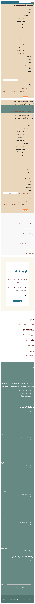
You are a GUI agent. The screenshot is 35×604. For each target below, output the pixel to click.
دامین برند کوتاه (21, 21)
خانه (30, 9)
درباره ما (29, 56)
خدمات (29, 59)
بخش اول (26, 15)
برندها (29, 12)
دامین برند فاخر (21, 24)
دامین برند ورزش (21, 50)
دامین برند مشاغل (21, 18)
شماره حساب (28, 74)
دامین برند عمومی (20, 27)
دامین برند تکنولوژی (20, 32)
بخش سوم (25, 44)
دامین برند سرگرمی (20, 35)
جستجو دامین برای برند (24, 79)
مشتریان (29, 62)
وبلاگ (30, 68)
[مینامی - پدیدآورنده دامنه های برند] (24, 5)
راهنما (29, 71)
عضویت (25, 97)
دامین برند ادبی (21, 41)
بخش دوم (26, 29)
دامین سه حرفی (21, 53)
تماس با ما (28, 76)
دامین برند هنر (21, 47)
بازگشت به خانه (17, 301)
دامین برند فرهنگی (20, 38)
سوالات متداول (27, 65)
